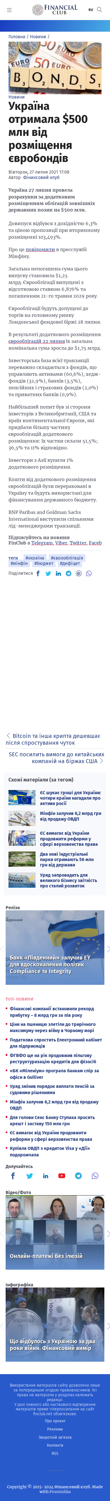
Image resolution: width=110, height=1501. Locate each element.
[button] (99, 9)
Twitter (78, 543)
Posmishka (60, 1491)
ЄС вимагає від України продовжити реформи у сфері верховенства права (69, 838)
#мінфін (19, 563)
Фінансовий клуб (41, 177)
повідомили (40, 249)
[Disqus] (55, 652)
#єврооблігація (67, 558)
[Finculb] (14, 1176)
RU (91, 10)
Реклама (55, 1429)
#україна (35, 558)
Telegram (42, 543)
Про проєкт (55, 1421)
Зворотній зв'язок (55, 1437)
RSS (55, 1453)
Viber (61, 543)
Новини (16, 97)
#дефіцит (70, 563)
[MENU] (9, 9)
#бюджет (43, 563)
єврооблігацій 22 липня (36, 341)
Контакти (55, 1445)
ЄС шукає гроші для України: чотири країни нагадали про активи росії (70, 798)
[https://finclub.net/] (55, 10)
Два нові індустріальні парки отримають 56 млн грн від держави (67, 859)
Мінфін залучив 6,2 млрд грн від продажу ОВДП (70, 816)
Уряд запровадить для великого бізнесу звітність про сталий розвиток (68, 880)
